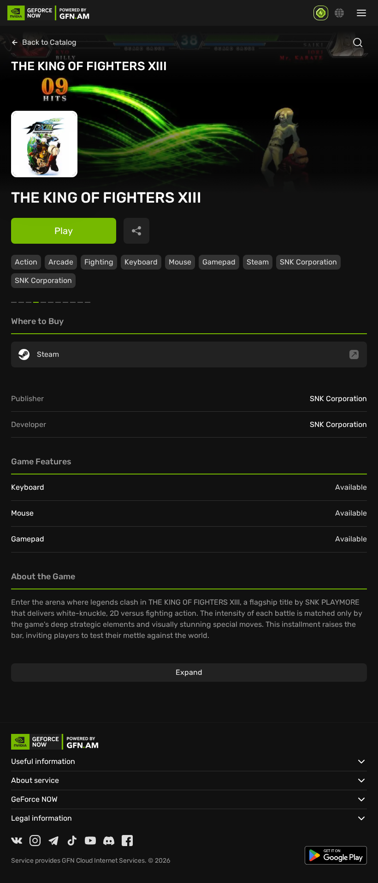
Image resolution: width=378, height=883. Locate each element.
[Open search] (357, 42)
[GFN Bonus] (320, 13)
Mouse (180, 262)
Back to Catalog (49, 42)
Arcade (60, 262)
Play (63, 230)
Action (26, 262)
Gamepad (219, 262)
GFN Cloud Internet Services (103, 861)
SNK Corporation (308, 262)
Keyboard (141, 262)
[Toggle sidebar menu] (361, 13)
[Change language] (339, 13)
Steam (258, 262)
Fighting (98, 262)
